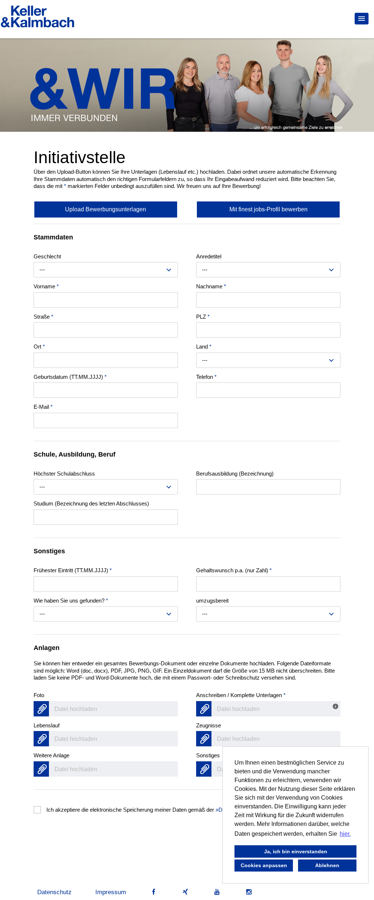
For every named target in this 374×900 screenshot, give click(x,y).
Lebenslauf (47, 725)
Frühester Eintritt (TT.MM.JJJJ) (73, 570)
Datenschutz (54, 892)
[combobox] (106, 269)
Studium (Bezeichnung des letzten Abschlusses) (91, 503)
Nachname (211, 286)
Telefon (206, 377)
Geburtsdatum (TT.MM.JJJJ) (70, 377)
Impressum (110, 892)
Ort (39, 346)
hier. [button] (345, 834)
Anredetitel (208, 256)
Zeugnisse (208, 725)
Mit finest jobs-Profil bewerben (268, 209)
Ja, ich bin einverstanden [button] (295, 851)
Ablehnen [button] (327, 865)
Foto (39, 695)
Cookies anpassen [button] (264, 865)
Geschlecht (47, 256)
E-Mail (43, 407)
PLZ (203, 317)
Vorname (46, 286)
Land (203, 346)
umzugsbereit (212, 600)
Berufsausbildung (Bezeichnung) (235, 473)
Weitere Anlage (51, 755)
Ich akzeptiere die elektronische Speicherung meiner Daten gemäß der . (160, 810)
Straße (43, 317)
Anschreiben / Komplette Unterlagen (241, 695)
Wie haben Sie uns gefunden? (71, 600)
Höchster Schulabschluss (64, 473)
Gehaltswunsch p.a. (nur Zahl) (234, 570)
